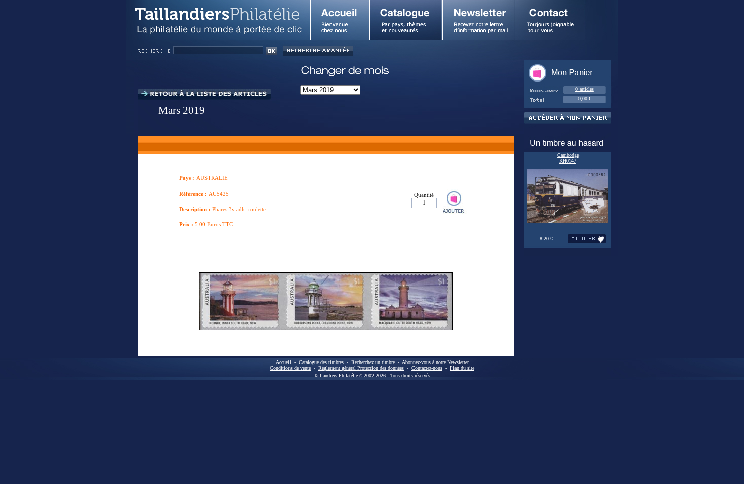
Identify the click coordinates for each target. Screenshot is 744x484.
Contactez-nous (426, 368)
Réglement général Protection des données (361, 368)
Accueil (283, 362)
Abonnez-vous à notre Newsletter (435, 362)
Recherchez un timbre (373, 362)
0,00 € (584, 98)
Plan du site (462, 368)
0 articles (584, 89)
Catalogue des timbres (321, 362)
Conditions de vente (290, 368)
